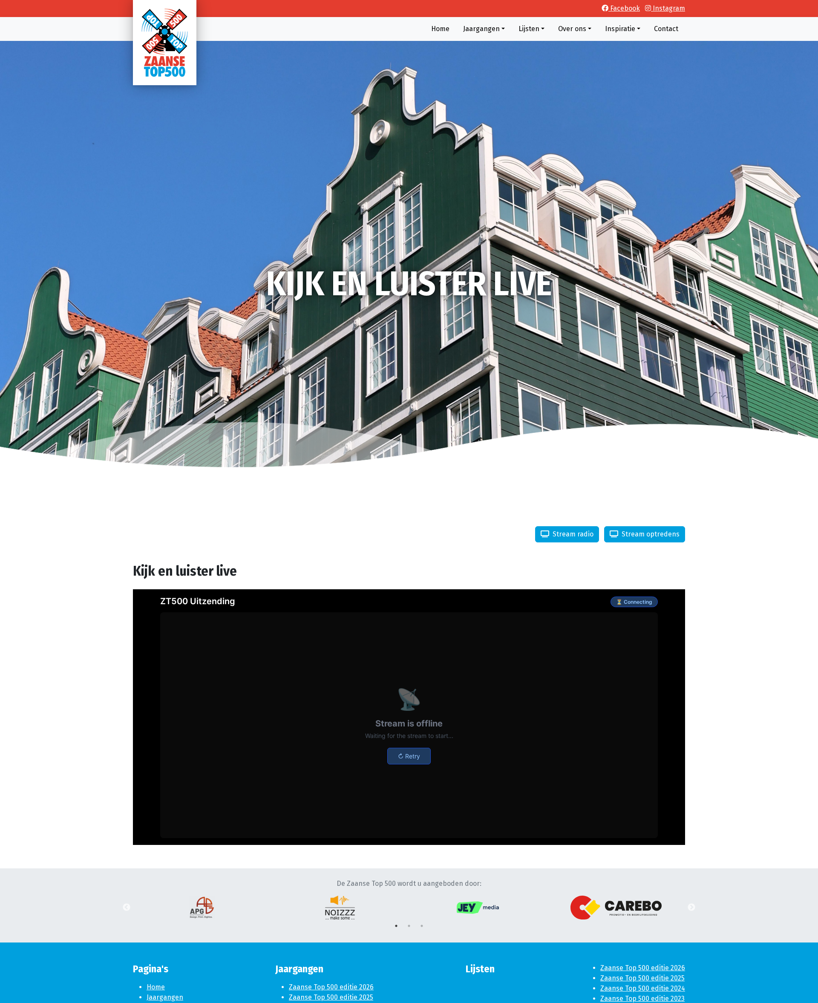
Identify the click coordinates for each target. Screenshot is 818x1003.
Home (156, 987)
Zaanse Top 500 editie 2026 (331, 987)
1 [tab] (396, 926)
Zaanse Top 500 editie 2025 (331, 997)
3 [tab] (422, 926)
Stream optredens (650, 534)
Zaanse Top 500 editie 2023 (642, 998)
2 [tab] (409, 926)
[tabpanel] (202, 907)
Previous (126, 907)
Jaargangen (165, 997)
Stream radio (572, 534)
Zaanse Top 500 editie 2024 (642, 988)
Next (691, 907)
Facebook (624, 8)
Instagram (668, 8)
